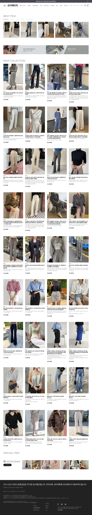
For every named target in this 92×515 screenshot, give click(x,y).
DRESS (22, 19)
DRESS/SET (35, 5)
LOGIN (70, 5)
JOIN (74, 5)
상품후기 (47, 507)
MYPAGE (81, 5)
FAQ (46, 510)
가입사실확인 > (60, 510)
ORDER (77, 5)
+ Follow (7, 465)
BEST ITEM (22, 5)
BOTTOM (46, 5)
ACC (57, 5)
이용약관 (35, 505)
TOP (41, 5)
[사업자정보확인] (16, 496)
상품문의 (47, 505)
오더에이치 (12, 5)
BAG (61, 5)
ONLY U (66, 5)
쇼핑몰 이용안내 (36, 510)
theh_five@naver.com (64, 498)
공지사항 (47, 503)
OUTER (29, 5)
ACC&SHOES (29, 19)
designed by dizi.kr (22, 501)
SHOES (52, 5)
